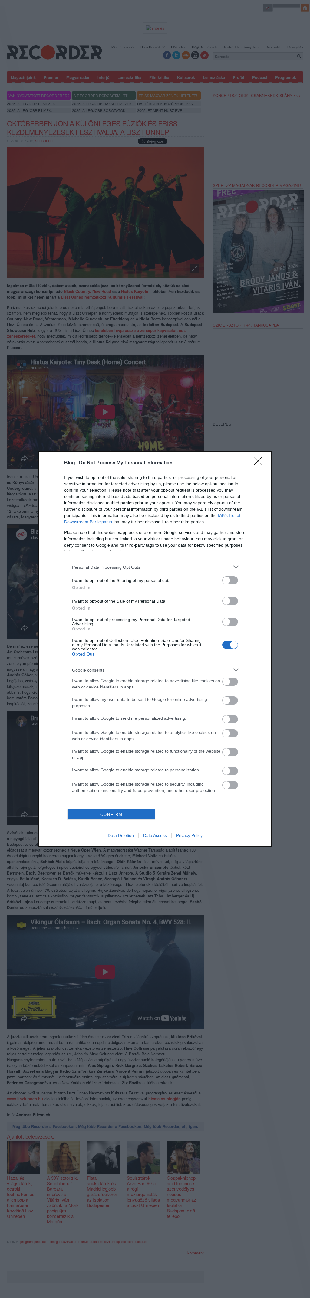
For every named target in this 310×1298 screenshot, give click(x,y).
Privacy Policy (189, 835)
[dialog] (155, 649)
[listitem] (155, 567)
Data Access (155, 835)
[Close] (259, 463)
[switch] (230, 580)
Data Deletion (121, 835)
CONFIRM (111, 814)
